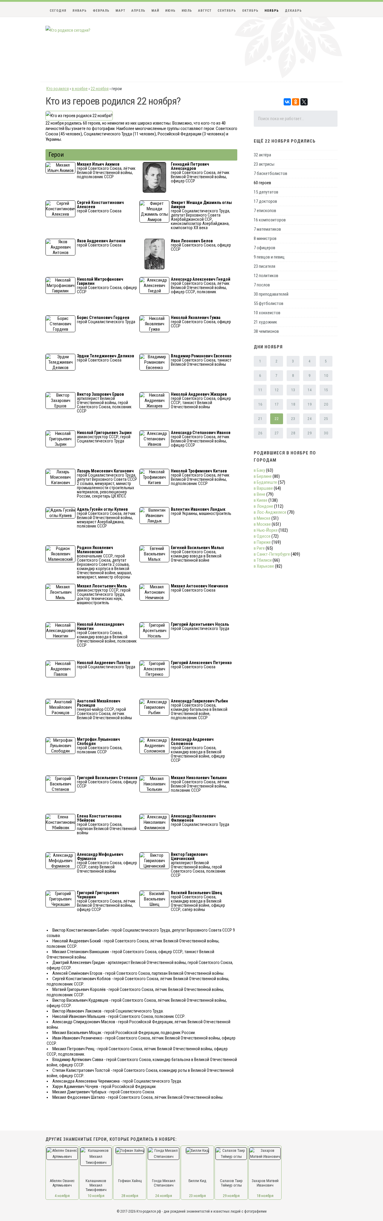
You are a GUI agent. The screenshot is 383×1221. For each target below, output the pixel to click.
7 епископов (265, 210)
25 (326, 419)
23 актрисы (264, 164)
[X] (304, 101)
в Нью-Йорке (266, 530)
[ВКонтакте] (287, 101)
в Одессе (262, 536)
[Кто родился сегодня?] (67, 30)
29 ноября (231, 1195)
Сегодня (58, 11)
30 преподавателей (271, 294)
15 (326, 390)
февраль (101, 11)
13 (293, 390)
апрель (138, 11)
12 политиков (266, 275)
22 (277, 419)
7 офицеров (264, 247)
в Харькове (264, 566)
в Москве (262, 524)
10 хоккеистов (267, 312)
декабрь (293, 11)
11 (260, 390)
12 (277, 390)
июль (187, 11)
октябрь (250, 11)
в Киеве (261, 500)
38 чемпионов (266, 331)
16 (260, 404)
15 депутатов (266, 192)
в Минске (262, 518)
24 (309, 419)
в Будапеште (265, 482)
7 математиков (267, 229)
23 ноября (197, 1195)
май (155, 11)
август (205, 11)
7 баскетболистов (270, 173)
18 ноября (265, 1195)
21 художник (265, 322)
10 (326, 376)
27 (277, 433)
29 (309, 433)
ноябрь (272, 11)
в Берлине (263, 476)
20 (326, 404)
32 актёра (262, 155)
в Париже (262, 542)
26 (260, 433)
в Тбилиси (263, 560)
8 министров (265, 238)
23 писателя (264, 266)
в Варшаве (263, 488)
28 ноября (129, 1195)
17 (277, 404)
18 (293, 404)
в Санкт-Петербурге (272, 554)
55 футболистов (268, 303)
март (120, 11)
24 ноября (163, 1195)
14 (309, 390)
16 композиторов (270, 220)
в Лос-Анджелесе (270, 512)
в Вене (259, 494)
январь (79, 11)
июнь (170, 11)
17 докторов (265, 201)
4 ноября (62, 1195)
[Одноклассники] (295, 101)
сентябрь (227, 11)
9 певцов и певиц (269, 257)
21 (260, 419)
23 (293, 419)
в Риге (259, 548)
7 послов (262, 285)
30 (326, 433)
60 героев (262, 182)
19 (309, 404)
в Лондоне (263, 506)
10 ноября (96, 1195)
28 (293, 433)
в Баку (259, 470)
